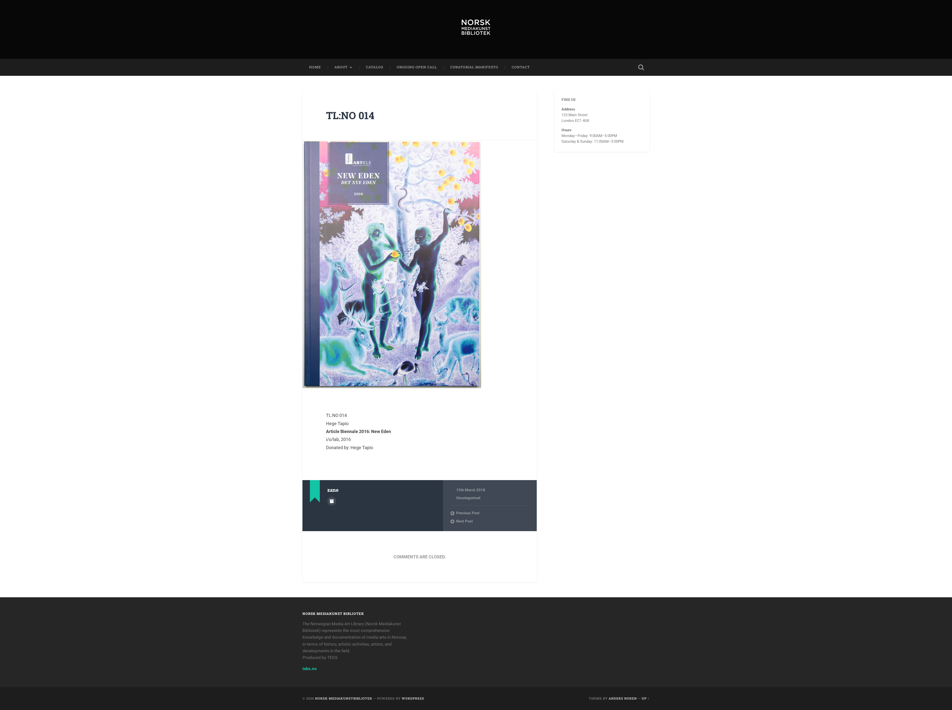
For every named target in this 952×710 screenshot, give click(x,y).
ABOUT (341, 67)
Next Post (464, 521)
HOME (315, 67)
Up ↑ (646, 698)
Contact (521, 67)
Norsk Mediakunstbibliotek (343, 698)
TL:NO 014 (350, 115)
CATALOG (374, 67)
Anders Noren (623, 698)
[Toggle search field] (641, 67)
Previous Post (467, 513)
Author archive (331, 501)
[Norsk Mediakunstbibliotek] (476, 29)
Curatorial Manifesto (474, 67)
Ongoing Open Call (417, 67)
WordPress (413, 698)
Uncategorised (468, 498)
